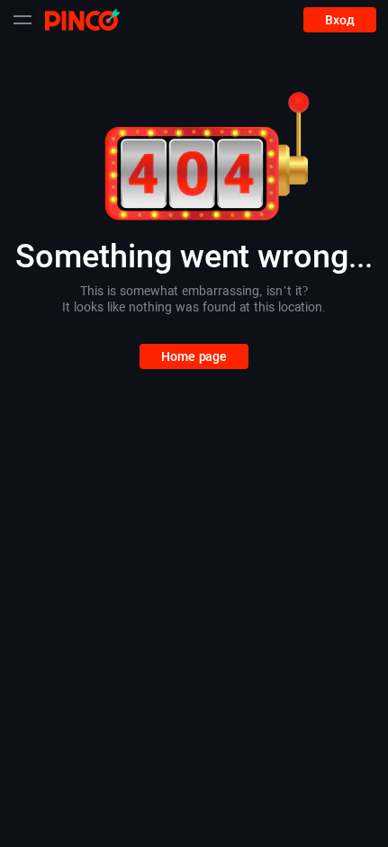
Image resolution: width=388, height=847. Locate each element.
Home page (194, 356)
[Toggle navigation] (22, 20)
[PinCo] (82, 19)
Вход (340, 20)
